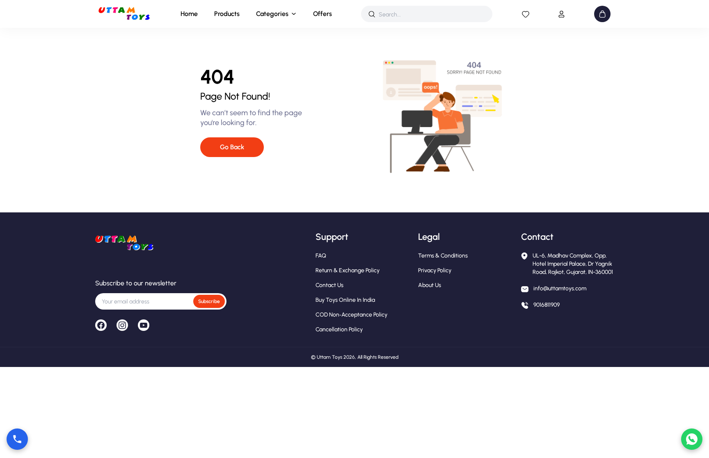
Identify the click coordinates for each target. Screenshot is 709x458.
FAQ (321, 255)
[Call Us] (17, 439)
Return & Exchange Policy (348, 270)
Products (227, 14)
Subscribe (209, 301)
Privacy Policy (434, 270)
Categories (272, 14)
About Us (429, 285)
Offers (322, 14)
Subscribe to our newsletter (135, 283)
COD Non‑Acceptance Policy (351, 314)
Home (189, 14)
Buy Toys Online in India (345, 299)
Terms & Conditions (443, 255)
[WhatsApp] (691, 439)
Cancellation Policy (339, 329)
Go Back (232, 147)
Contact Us (329, 285)
